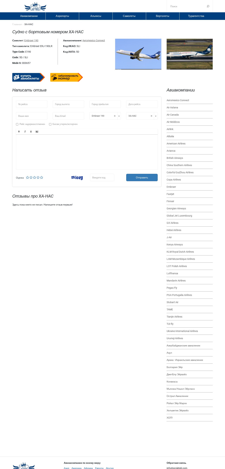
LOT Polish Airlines (177, 266)
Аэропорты (62, 16)
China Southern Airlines (179, 165)
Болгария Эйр (175, 367)
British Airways (175, 158)
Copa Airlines (174, 179)
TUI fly (170, 323)
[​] (87, 152)
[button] (19, 131)
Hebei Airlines (174, 230)
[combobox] (105, 116)
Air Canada (173, 114)
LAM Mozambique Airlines (181, 259)
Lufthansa (172, 273)
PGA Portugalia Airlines (179, 295)
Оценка (20, 177)
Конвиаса (172, 381)
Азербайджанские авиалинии (183, 345)
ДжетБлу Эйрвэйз (177, 374)
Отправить (142, 177)
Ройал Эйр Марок (177, 403)
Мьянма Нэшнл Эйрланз (181, 388)
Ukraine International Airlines (182, 331)
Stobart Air (172, 302)
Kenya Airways (175, 244)
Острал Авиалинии (177, 396)
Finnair (170, 201)
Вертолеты (162, 16)
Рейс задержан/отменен (32, 124)
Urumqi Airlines (175, 338)
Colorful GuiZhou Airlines (180, 172)
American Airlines (176, 143)
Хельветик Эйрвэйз (177, 410)
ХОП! (170, 417)
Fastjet (170, 194)
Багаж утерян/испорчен (65, 124)
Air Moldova (173, 122)
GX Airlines (172, 222)
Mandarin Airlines (176, 280)
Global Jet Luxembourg (179, 215)
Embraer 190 (31, 40)
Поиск (208, 6)
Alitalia (170, 136)
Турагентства (196, 16)
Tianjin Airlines (174, 316)
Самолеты (129, 16)
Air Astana (172, 107)
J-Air (169, 237)
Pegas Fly (172, 287)
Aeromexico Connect (93, 40)
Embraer (171, 186)
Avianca (171, 150)
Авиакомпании (29, 16)
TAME (170, 309)
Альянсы (95, 16)
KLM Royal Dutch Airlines (180, 251)
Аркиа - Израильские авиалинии (185, 360)
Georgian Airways (176, 208)
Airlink (170, 129)
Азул (169, 352)
